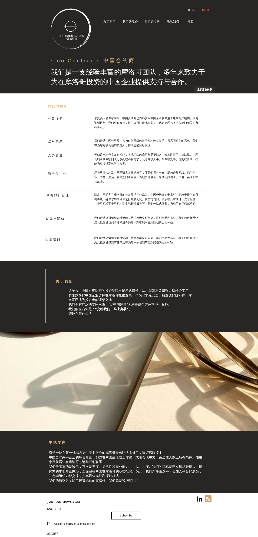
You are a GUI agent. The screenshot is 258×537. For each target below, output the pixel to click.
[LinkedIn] (199, 499)
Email (55, 508)
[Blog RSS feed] (208, 498)
